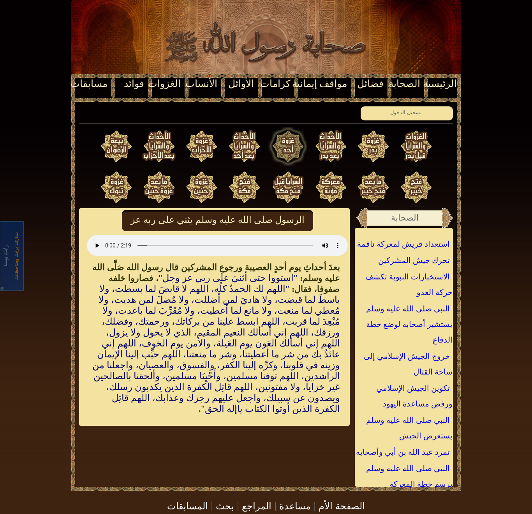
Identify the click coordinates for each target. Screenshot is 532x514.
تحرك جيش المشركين (414, 260)
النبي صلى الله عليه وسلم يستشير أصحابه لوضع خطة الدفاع (409, 324)
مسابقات (88, 83)
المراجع (256, 505)
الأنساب (201, 83)
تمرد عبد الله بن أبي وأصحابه (403, 452)
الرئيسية (440, 83)
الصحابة (404, 83)
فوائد (134, 83)
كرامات (275, 83)
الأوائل (241, 83)
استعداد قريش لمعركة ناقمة (403, 244)
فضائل (370, 83)
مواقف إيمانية (319, 83)
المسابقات (187, 505)
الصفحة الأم (342, 505)
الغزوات (164, 83)
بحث (225, 505)
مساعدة (295, 505)
